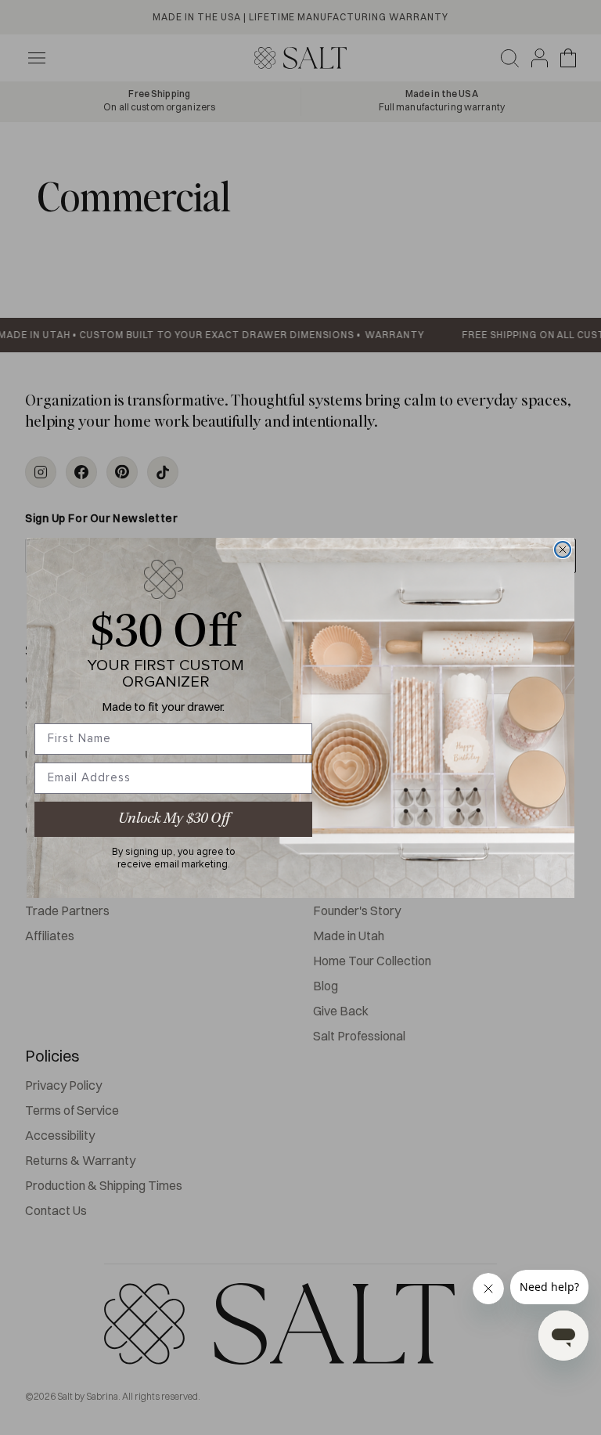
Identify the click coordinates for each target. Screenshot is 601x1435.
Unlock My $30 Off (173, 818)
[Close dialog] (562, 549)
